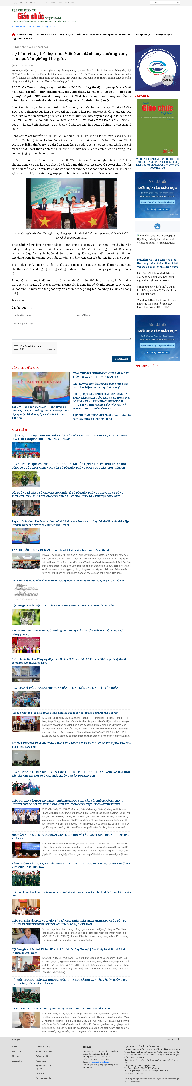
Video (27, 38)
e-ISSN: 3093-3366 (47, 3)
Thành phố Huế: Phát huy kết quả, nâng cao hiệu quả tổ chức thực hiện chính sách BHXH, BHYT (156, 304)
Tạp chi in (16, 1051)
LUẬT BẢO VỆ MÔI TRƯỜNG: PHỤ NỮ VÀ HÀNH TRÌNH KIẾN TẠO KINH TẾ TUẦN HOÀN (65, 687)
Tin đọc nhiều (145, 366)
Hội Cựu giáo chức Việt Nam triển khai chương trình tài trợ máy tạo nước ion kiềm (63, 605)
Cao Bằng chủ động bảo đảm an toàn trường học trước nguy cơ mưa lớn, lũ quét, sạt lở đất (68, 580)
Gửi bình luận (121, 358)
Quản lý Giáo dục (163, 34)
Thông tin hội (64, 34)
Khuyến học (124, 34)
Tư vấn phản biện (142, 34)
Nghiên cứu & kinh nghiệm (102, 34)
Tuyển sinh (80, 34)
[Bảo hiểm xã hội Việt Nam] (157, 226)
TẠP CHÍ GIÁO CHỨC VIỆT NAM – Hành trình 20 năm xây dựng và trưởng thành (61, 550)
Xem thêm (19, 430)
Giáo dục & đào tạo (45, 34)
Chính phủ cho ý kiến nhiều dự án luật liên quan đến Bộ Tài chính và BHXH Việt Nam (156, 290)
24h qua (33, 3)
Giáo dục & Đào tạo (44, 1051)
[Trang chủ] (44, 15)
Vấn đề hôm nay (24, 34)
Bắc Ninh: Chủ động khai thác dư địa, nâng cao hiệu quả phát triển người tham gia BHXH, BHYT (156, 277)
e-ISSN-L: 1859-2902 (65, 3)
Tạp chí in (17, 38)
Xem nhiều (17, 1061)
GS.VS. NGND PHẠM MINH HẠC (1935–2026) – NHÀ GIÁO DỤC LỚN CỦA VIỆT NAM (61, 1008)
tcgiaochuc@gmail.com (99, 1062)
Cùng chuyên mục (25, 367)
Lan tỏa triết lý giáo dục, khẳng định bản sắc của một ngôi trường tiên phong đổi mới (65, 712)
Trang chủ (19, 47)
